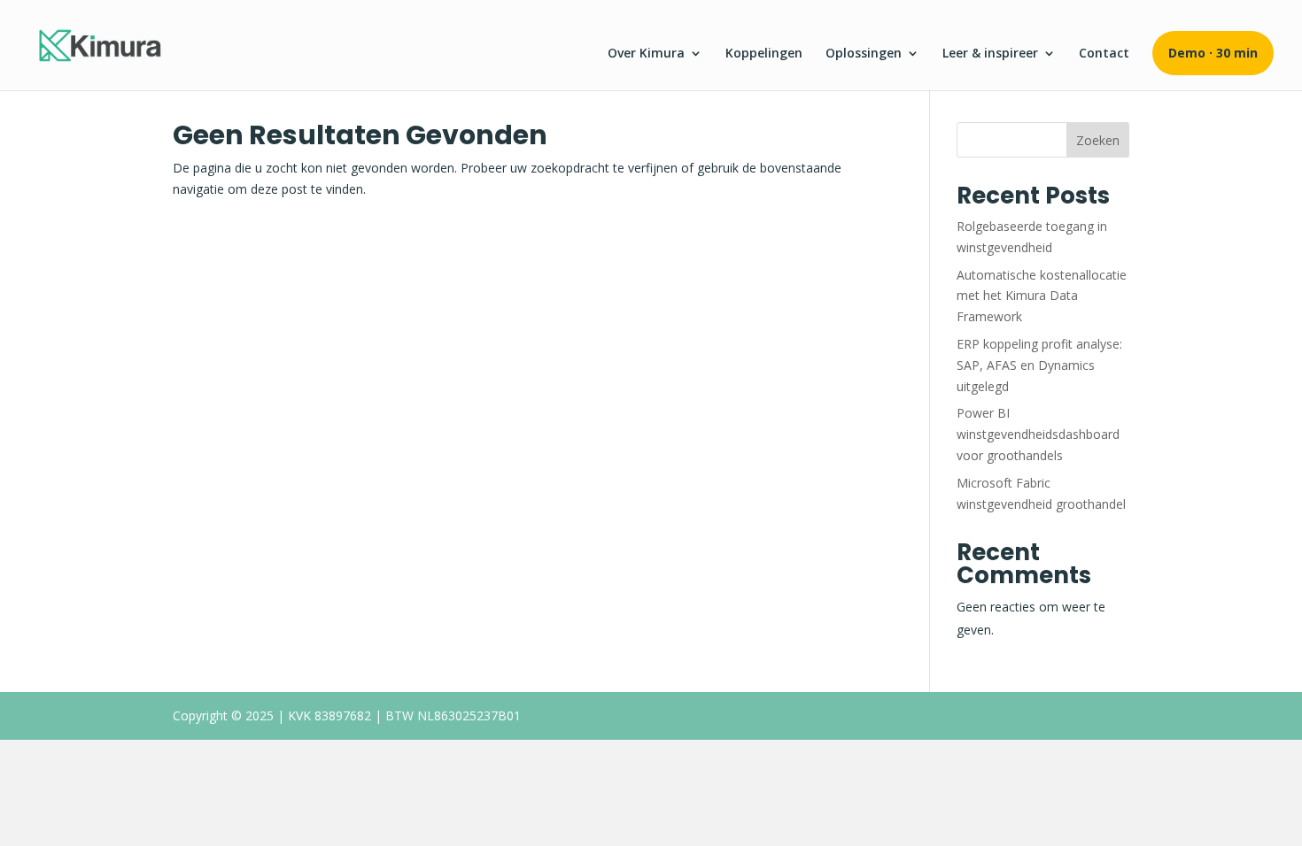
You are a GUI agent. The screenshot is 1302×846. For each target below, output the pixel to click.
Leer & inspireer (990, 54)
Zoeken (1098, 140)
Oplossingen (863, 54)
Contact (1104, 54)
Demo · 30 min (1213, 52)
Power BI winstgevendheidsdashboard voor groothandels (1038, 434)
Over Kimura (646, 54)
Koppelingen (763, 54)
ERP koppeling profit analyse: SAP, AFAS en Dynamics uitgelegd (1039, 365)
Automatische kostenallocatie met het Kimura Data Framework (1042, 296)
